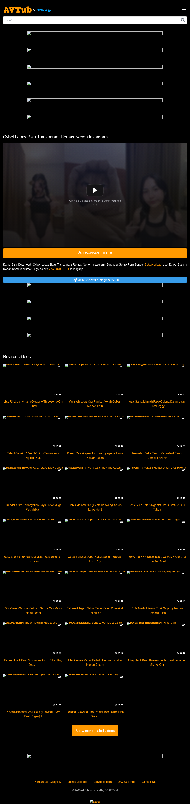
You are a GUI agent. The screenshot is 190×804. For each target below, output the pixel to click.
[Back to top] (180, 792)
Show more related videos (95, 730)
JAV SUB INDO (59, 269)
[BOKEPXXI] (28, 9)
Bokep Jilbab (153, 264)
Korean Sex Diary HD (48, 781)
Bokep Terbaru (103, 781)
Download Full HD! (97, 253)
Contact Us (148, 781)
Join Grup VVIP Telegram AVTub (98, 280)
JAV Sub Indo (126, 781)
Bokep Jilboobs (77, 781)
